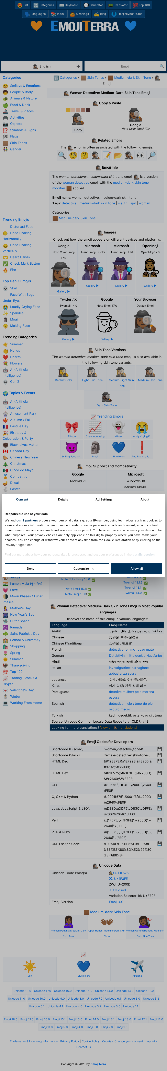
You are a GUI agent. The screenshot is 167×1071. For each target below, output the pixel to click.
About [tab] (145, 499)
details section (144, 554)
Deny (30, 568)
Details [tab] (63, 499)
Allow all (137, 568)
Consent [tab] (22, 499)
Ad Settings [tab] (104, 499)
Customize (81, 568)
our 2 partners (27, 520)
